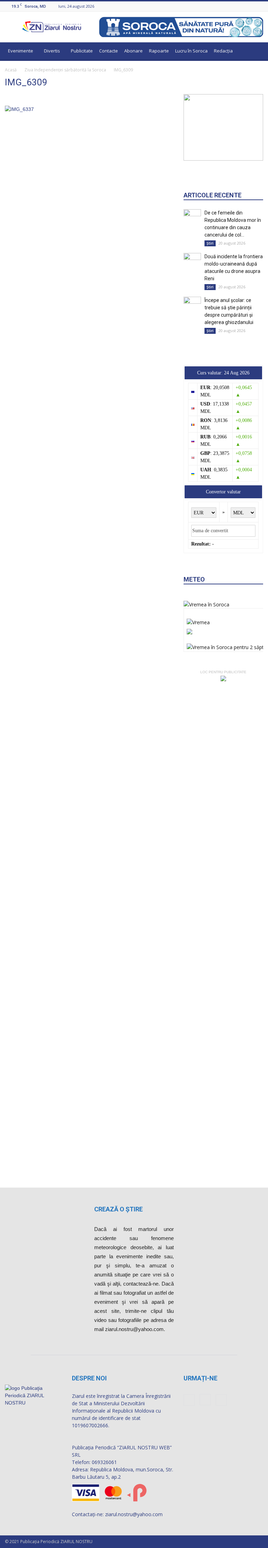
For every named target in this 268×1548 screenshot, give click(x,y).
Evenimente (20, 51)
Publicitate (82, 51)
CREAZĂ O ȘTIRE (118, 1209)
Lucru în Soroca (191, 51)
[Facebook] (242, 6)
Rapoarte (159, 51)
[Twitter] (259, 6)
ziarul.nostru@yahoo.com (134, 1514)
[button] (254, 51)
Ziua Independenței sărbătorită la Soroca (65, 70)
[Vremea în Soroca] (206, 604)
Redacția (223, 51)
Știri (210, 243)
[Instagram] (250, 6)
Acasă (11, 70)
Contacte (108, 51)
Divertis (52, 51)
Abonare (133, 51)
